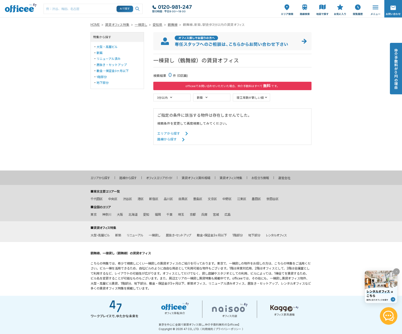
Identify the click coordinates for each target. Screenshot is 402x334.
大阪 (120, 214)
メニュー (374, 2)
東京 (93, 214)
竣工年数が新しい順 (250, 97)
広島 (227, 214)
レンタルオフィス (276, 235)
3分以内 (162, 97)
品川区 (168, 199)
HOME (95, 25)
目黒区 (183, 199)
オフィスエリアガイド (159, 178)
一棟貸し (141, 25)
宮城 (216, 214)
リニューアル (135, 235)
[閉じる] (396, 271)
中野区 (226, 199)
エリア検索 (287, 5)
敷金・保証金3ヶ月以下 (113, 71)
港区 (140, 199)
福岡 (158, 214)
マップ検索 (322, 5)
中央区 (112, 199)
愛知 (146, 214)
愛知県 (157, 25)
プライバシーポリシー (228, 329)
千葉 (169, 214)
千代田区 (96, 199)
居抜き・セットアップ (112, 65)
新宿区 (153, 199)
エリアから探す (168, 133)
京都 (193, 214)
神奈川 (106, 214)
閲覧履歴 (357, 2)
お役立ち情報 (260, 178)
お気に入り (340, 5)
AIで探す (125, 8)
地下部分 (103, 83)
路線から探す (167, 139)
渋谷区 (127, 199)
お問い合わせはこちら (393, 7)
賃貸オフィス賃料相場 (196, 178)
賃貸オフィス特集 (117, 25)
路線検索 (304, 2)
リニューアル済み (109, 59)
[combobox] (93, 9)
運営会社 (284, 178)
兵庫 (204, 214)
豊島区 (197, 199)
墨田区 (256, 199)
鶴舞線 (173, 25)
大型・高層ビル (107, 47)
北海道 (132, 214)
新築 (100, 53)
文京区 (212, 199)
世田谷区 (272, 199)
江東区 (241, 199)
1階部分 (102, 77)
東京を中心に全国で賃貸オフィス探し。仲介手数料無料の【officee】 (199, 324)
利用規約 (207, 329)
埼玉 (181, 214)
